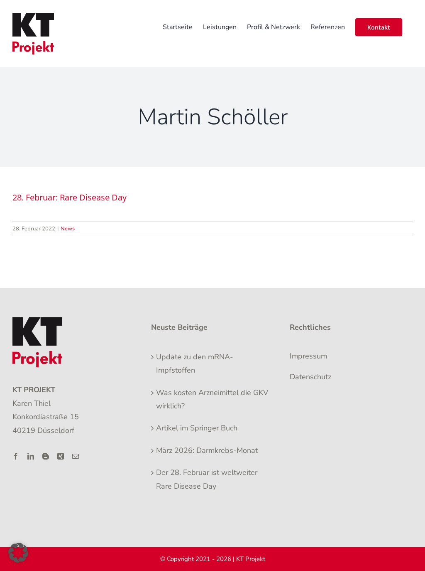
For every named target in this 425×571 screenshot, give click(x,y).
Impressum (308, 356)
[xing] (60, 456)
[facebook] (15, 456)
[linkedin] (30, 456)
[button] (18, 552)
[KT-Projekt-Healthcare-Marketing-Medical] (37, 321)
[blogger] (45, 456)
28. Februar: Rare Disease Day (69, 197)
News (68, 228)
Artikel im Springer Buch (196, 428)
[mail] (75, 456)
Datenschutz (310, 377)
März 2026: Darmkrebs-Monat (207, 450)
